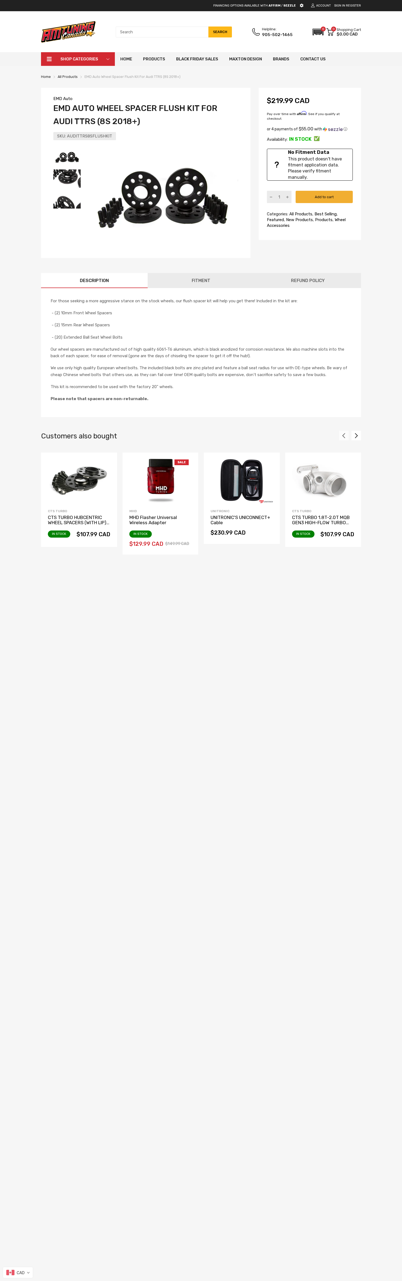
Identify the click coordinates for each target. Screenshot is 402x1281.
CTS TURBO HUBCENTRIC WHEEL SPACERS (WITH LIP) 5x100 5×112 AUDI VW (77, 522)
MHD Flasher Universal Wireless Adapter (153, 520)
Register (353, 5)
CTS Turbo (57, 511)
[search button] (220, 32)
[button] (318, 32)
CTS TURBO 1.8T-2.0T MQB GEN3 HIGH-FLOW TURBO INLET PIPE (321, 522)
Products (323, 219)
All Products (300, 214)
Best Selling (325, 214)
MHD (133, 511)
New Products (299, 219)
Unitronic (220, 511)
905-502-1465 (277, 34)
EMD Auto (62, 98)
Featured (275, 219)
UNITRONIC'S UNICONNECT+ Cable (240, 520)
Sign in (339, 5)
